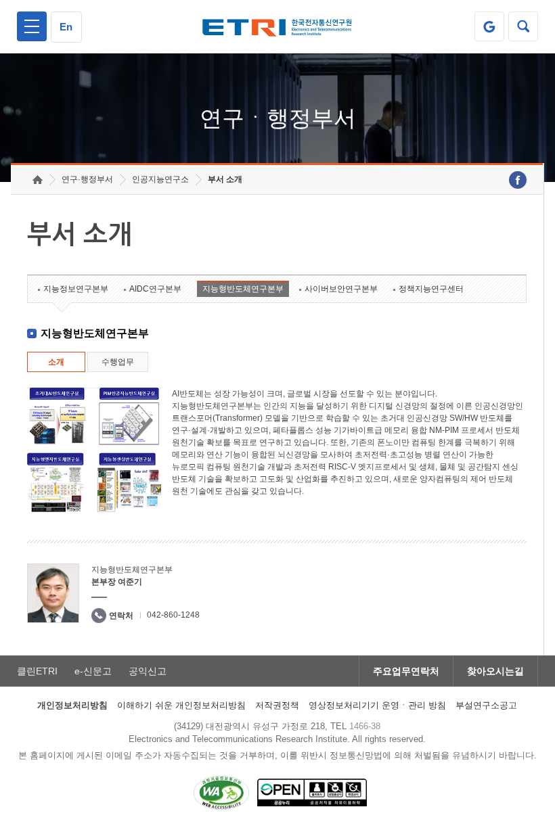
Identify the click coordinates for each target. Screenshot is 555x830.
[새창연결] (518, 180)
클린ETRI (37, 671)
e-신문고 (93, 671)
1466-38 (364, 726)
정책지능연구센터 (431, 289)
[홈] (37, 179)
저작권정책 (277, 705)
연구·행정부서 (87, 179)
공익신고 (147, 671)
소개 (56, 362)
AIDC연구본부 (155, 289)
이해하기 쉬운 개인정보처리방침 (181, 705)
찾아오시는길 (495, 671)
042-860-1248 (173, 615)
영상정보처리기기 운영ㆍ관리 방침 (377, 705)
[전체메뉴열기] (32, 26)
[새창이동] (489, 26)
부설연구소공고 (486, 705)
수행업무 (118, 362)
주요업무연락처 (406, 671)
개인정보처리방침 (72, 705)
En (66, 26)
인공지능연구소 (160, 179)
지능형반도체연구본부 (243, 289)
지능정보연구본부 (75, 289)
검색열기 (523, 26)
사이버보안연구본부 (341, 289)
